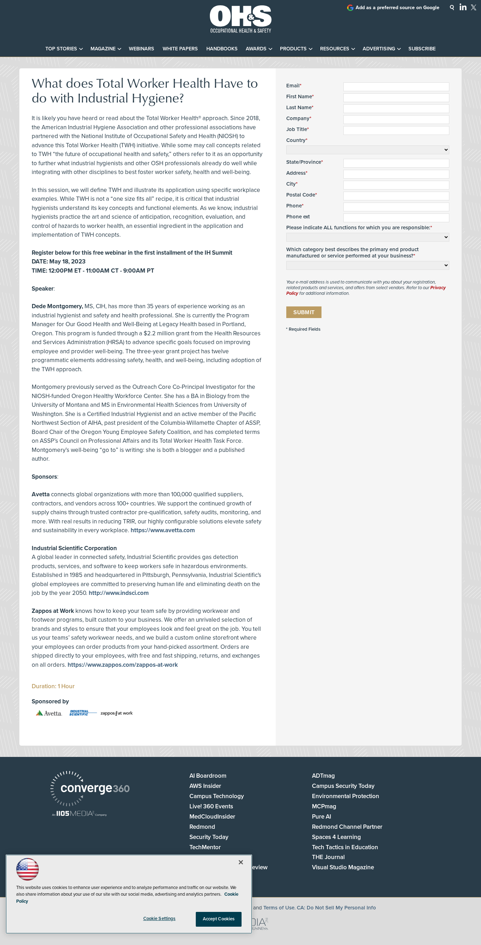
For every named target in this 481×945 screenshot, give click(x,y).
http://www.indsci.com (119, 593)
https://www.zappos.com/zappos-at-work (123, 665)
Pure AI (321, 816)
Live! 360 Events (211, 806)
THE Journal (328, 857)
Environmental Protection (345, 796)
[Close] (241, 862)
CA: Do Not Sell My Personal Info (336, 907)
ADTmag (323, 775)
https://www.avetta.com (163, 530)
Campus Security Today (343, 786)
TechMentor (205, 847)
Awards (256, 49)
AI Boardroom (207, 775)
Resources (334, 49)
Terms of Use (278, 907)
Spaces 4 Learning (336, 837)
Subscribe (422, 49)
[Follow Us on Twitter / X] (473, 7)
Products (293, 49)
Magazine (102, 49)
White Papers (180, 49)
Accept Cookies (219, 919)
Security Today (209, 837)
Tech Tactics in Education (345, 847)
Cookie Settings (159, 918)
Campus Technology (216, 796)
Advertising (379, 49)
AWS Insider (205, 786)
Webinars (141, 49)
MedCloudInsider (212, 816)
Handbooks (222, 49)
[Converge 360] (90, 789)
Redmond (202, 827)
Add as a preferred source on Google (397, 8)
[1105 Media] (79, 814)
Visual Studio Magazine (343, 867)
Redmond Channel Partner (347, 827)
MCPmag (324, 806)
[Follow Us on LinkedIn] (463, 6)
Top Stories (61, 49)
